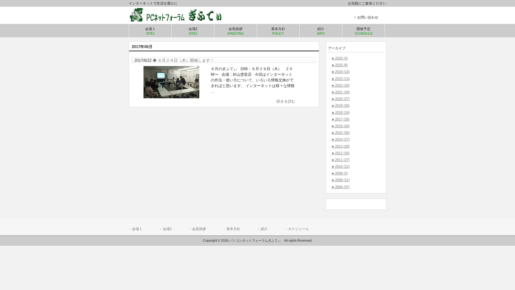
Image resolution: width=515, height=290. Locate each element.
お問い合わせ (367, 17)
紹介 (264, 229)
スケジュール (298, 229)
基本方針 (233, 229)
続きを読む (286, 101)
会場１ (137, 229)
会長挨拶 (199, 229)
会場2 (167, 229)
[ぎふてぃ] (180, 19)
